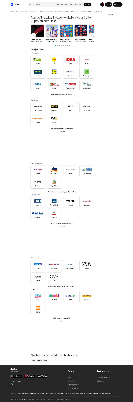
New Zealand (80, 393)
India (65, 393)
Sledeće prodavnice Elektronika (61, 128)
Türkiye (101, 393)
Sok (45, 361)
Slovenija (95, 393)
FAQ (69, 377)
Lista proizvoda (97, 11)
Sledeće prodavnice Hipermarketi (61, 94)
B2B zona (100, 381)
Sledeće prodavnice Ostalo (61, 318)
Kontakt (70, 381)
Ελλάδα (53, 393)
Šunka (39, 361)
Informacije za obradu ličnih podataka (59, 399)
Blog (77, 11)
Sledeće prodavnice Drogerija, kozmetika (61, 192)
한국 (73, 393)
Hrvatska (60, 393)
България (40, 393)
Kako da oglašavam (103, 377)
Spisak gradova (86, 11)
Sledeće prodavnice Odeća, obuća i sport (61, 286)
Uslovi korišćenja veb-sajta (37, 399)
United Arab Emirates (29, 393)
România (88, 393)
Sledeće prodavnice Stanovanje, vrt (61, 223)
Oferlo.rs (24, 399)
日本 (69, 393)
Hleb (33, 361)
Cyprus (46, 393)
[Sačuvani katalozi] (102, 4)
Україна (107, 393)
